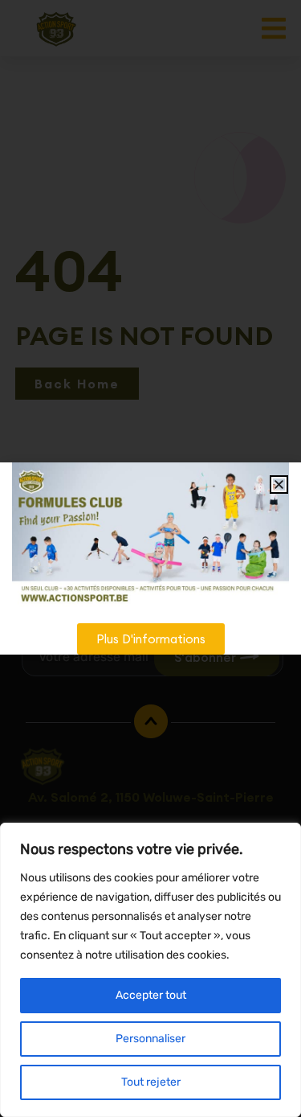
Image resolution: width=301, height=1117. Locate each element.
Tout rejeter (151, 1082)
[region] (150, 970)
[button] (279, 484)
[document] (150, 558)
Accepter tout (151, 995)
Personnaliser (150, 1038)
